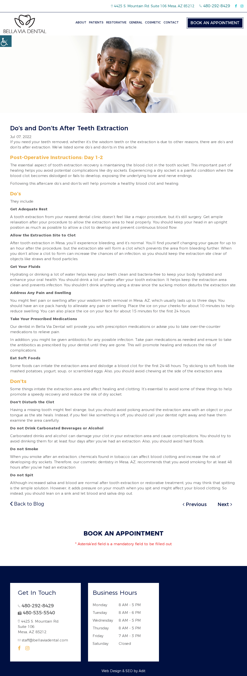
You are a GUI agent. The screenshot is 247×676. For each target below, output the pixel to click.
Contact (171, 22)
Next (224, 504)
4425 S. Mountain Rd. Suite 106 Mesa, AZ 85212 (153, 6)
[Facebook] (236, 6)
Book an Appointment (215, 23)
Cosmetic (153, 22)
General (135, 22)
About (80, 22)
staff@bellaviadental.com (45, 640)
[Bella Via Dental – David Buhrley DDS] (25, 24)
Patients (96, 22)
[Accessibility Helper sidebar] (6, 41)
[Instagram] (241, 6)
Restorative (116, 22)
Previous (195, 504)
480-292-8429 (216, 6)
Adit (142, 671)
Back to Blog (28, 503)
